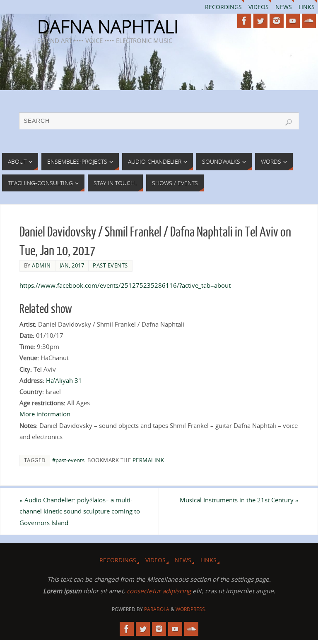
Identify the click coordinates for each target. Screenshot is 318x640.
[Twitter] (260, 21)
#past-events (68, 460)
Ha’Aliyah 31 (64, 380)
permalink (148, 460)
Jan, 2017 (72, 265)
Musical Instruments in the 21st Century (239, 500)
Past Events (110, 265)
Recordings (223, 7)
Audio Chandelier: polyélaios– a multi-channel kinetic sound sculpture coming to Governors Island (79, 511)
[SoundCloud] (309, 21)
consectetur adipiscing (159, 591)
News (283, 7)
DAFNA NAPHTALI (107, 26)
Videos (258, 7)
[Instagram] (277, 21)
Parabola (156, 609)
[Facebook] (244, 21)
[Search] (288, 122)
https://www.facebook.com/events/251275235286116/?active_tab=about (125, 285)
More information (44, 414)
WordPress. (191, 609)
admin (41, 265)
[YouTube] (293, 21)
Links (307, 7)
